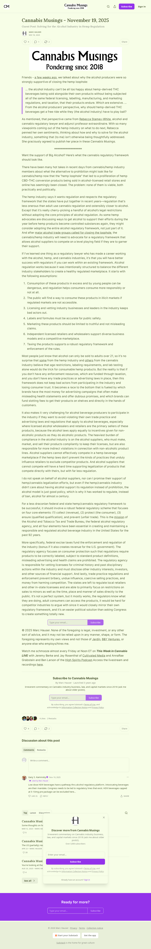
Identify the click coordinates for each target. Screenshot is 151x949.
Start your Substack (68, 935)
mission (119, 517)
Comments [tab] (29, 750)
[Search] (108, 6)
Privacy (73, 928)
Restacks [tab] (41, 750)
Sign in (142, 6)
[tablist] (34, 750)
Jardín (96, 639)
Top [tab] (25, 813)
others (89, 360)
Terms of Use (89, 868)
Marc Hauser (35, 32)
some (43, 360)
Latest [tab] (33, 813)
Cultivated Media (93, 655)
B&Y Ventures (111, 639)
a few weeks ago (46, 77)
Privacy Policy (98, 871)
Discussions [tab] (44, 813)
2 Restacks (51, 718)
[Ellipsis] (127, 777)
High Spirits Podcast (78, 660)
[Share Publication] (115, 6)
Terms (82, 928)
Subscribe (126, 6)
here (40, 664)
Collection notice (95, 928)
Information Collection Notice (75, 871)
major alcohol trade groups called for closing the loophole (73, 232)
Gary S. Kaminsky (37, 777)
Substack (60, 942)
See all (27, 880)
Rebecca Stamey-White (95, 119)
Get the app (90, 935)
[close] (103, 817)
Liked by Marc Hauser (40, 781)
